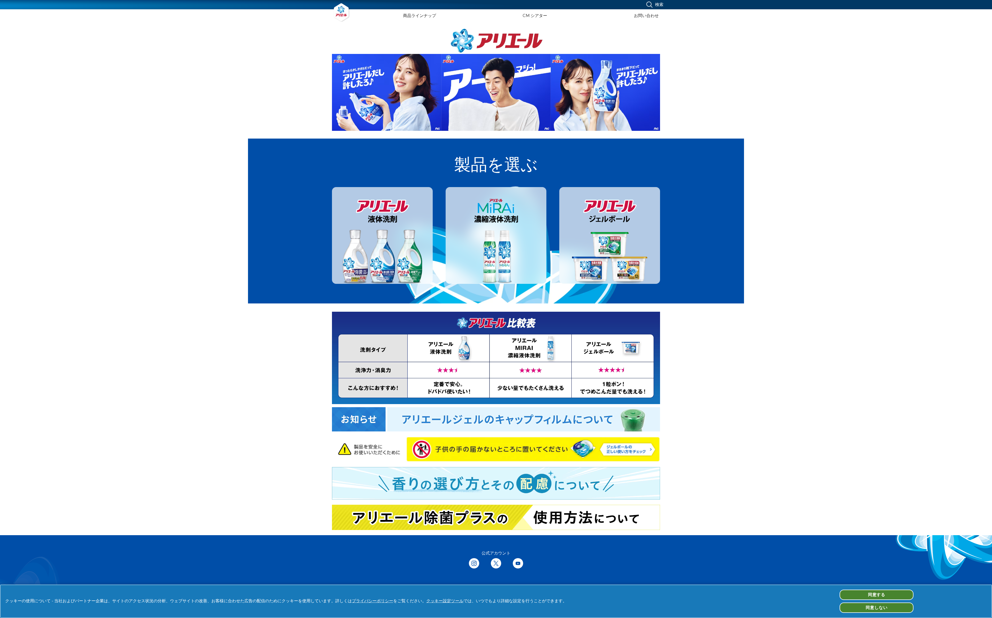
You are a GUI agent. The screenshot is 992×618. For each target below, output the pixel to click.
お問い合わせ (646, 15)
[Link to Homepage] (341, 12)
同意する (876, 594)
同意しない (876, 607)
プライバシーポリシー (372, 600)
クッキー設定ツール (444, 600)
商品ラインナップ (419, 15)
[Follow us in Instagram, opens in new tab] (474, 563)
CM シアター (535, 15)
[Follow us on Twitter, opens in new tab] (496, 563)
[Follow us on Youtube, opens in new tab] (518, 563)
